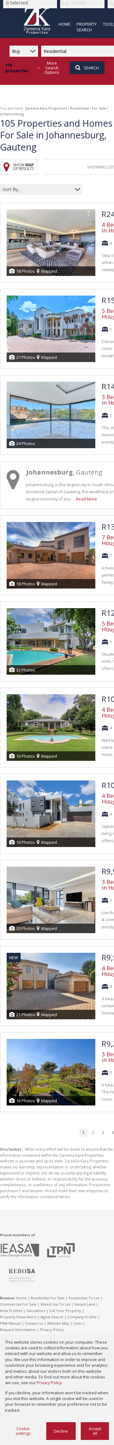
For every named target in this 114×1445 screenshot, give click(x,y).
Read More (86, 499)
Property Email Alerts (18, 1317)
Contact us (34, 1323)
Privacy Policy (52, 1329)
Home (21, 1297)
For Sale (99, 108)
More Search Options (52, 67)
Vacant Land (84, 1304)
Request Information (18, 1329)
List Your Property (65, 1310)
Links (77, 1323)
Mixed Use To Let (55, 1304)
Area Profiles (11, 1310)
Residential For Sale (48, 1297)
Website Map (58, 1323)
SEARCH (91, 68)
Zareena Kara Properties (46, 108)
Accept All (95, 1431)
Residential (79, 108)
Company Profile (82, 1317)
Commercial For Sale (18, 1304)
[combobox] (37, 190)
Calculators (35, 1310)
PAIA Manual (10, 1323)
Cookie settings (23, 1431)
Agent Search (52, 1317)
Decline (61, 1431)
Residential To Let (84, 1297)
